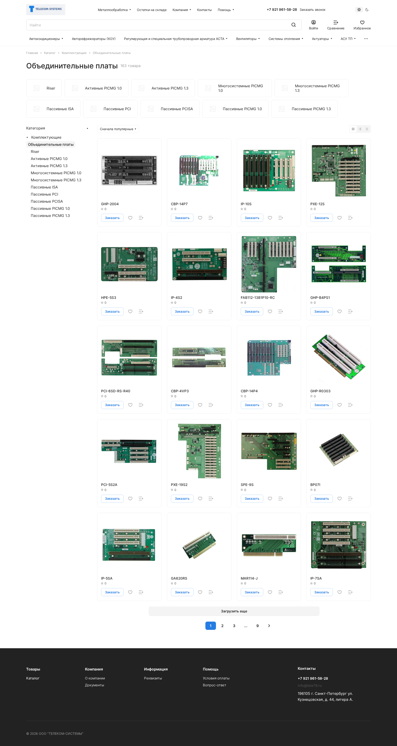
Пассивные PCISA (47, 201)
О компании (95, 678)
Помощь (210, 669)
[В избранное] (130, 218)
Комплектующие (46, 137)
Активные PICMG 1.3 (49, 165)
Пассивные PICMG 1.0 (50, 208)
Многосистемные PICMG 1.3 (56, 180)
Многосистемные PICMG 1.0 (56, 173)
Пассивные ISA (44, 187)
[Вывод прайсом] (366, 129)
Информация (156, 669)
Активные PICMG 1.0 (49, 158)
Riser (35, 151)
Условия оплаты (216, 678)
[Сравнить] (141, 218)
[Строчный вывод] (360, 129)
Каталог (33, 678)
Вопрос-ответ (214, 685)
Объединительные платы (51, 144)
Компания (94, 669)
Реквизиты (153, 678)
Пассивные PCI (44, 194)
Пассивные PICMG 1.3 (50, 215)
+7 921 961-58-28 (282, 10)
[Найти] (294, 25)
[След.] (269, 626)
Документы (94, 685)
